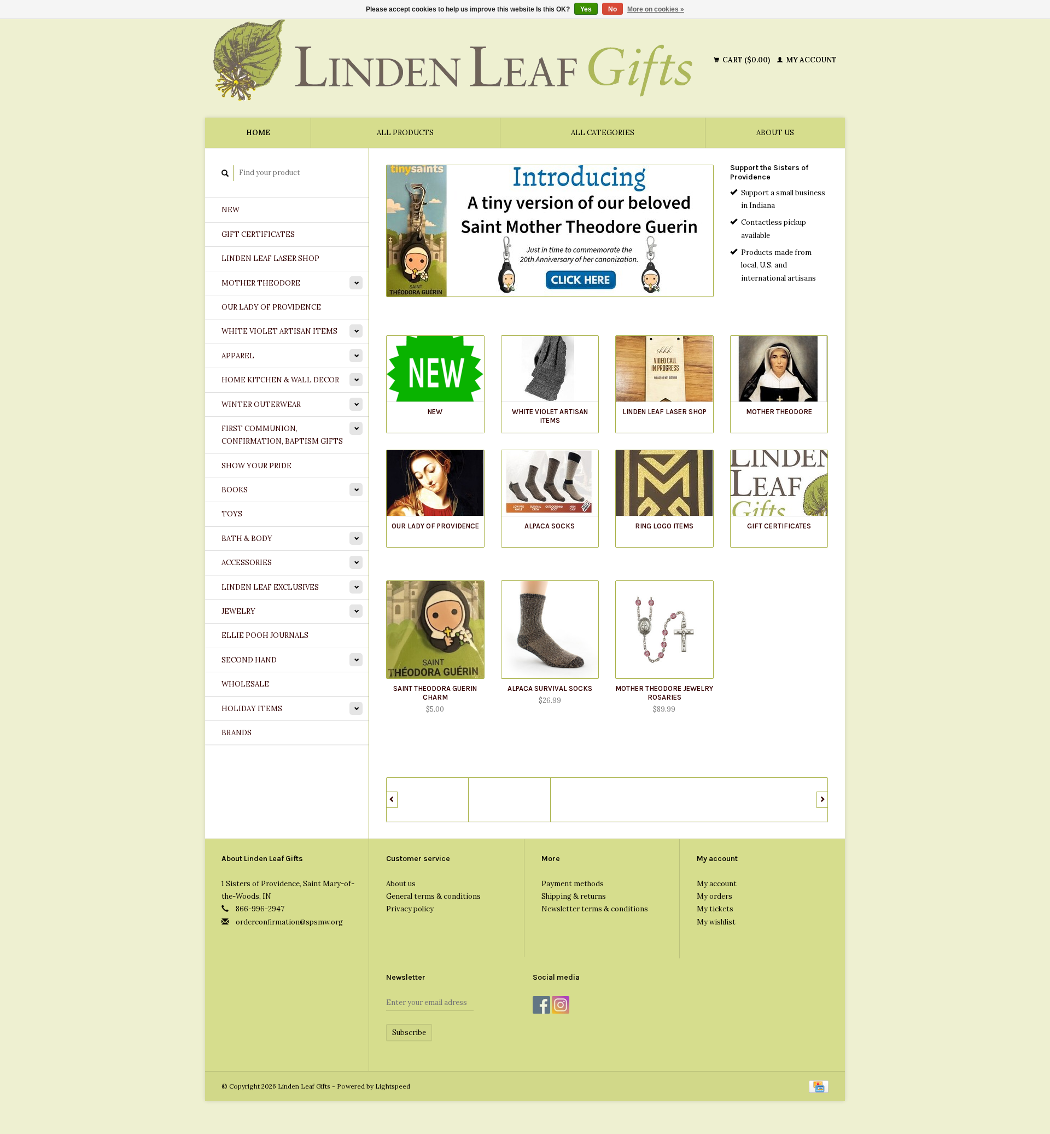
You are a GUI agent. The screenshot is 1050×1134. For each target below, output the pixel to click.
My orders (714, 896)
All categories (602, 132)
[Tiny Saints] (510, 800)
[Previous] (392, 800)
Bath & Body (246, 538)
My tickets (715, 909)
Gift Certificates (258, 234)
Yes (586, 9)
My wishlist (716, 922)
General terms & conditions (433, 896)
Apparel (237, 355)
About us (775, 132)
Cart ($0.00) (746, 60)
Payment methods (572, 883)
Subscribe (409, 1032)
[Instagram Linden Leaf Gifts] (560, 1005)
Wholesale (245, 684)
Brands (236, 732)
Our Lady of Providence (271, 307)
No (612, 9)
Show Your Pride (256, 465)
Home (258, 132)
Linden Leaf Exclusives (270, 587)
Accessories (246, 562)
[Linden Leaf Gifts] (461, 60)
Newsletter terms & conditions (594, 909)
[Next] (822, 800)
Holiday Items (251, 708)
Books (234, 490)
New (230, 209)
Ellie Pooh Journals (264, 635)
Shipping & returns (573, 896)
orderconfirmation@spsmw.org (289, 922)
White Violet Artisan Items (279, 331)
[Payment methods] (819, 1086)
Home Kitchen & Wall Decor (280, 380)
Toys (231, 514)
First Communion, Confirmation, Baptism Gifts (282, 435)
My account (810, 60)
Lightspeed (392, 1086)
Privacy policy (410, 909)
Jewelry (238, 611)
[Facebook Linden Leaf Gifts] (541, 1005)
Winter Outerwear (261, 404)
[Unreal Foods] (428, 800)
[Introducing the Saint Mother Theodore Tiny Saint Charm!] (550, 230)
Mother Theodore (260, 283)
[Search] (225, 173)
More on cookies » (655, 9)
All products (405, 132)
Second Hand (249, 660)
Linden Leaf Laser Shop (270, 258)
